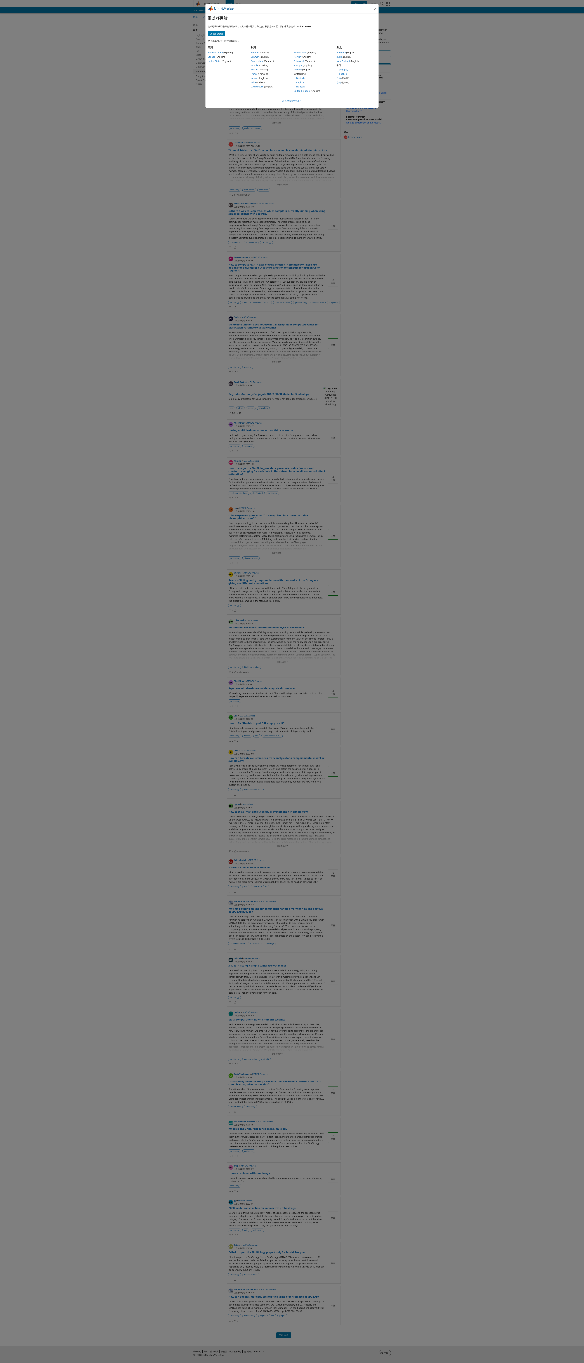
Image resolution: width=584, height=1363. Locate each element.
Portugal (298, 65)
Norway (297, 56)
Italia (253, 82)
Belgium (255, 52)
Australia (341, 52)
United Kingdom (302, 90)
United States (214, 61)
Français (300, 86)
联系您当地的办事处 (292, 100)
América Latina (215, 52)
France (254, 73)
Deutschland (257, 61)
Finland (254, 69)
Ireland (254, 78)
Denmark (255, 56)
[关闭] (375, 9)
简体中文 (343, 69)
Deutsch (300, 78)
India (339, 56)
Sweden (298, 69)
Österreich (299, 61)
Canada (211, 56)
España (254, 65)
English (300, 82)
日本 (339, 78)
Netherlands (300, 52)
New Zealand (343, 61)
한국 (339, 82)
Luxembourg (257, 86)
